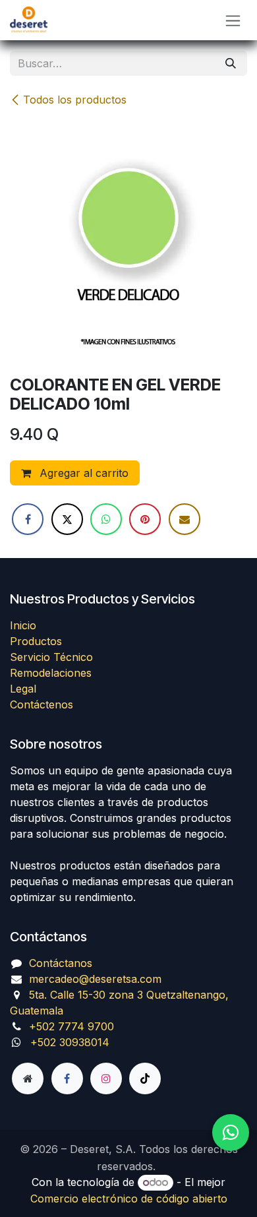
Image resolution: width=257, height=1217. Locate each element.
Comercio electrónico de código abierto (128, 1198)
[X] (67, 519)
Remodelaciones (51, 672)
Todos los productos (75, 99)
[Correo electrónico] (184, 519)
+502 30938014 (69, 1042)
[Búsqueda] (230, 63)
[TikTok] (145, 1078)
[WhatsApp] (106, 519)
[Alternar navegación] (233, 20)
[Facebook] (27, 519)
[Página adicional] (27, 1078)
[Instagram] (106, 1078)
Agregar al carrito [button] (82, 473)
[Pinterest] (145, 519)
